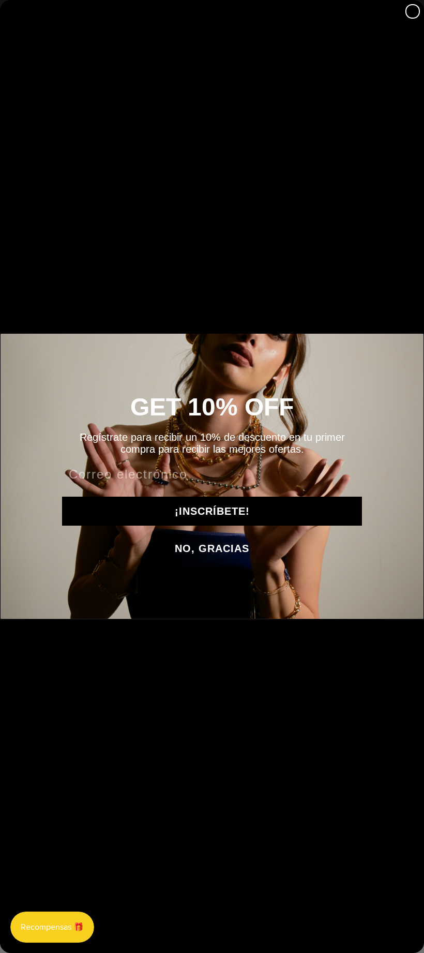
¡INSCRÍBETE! (212, 511)
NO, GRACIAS (212, 548)
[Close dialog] (412, 11)
